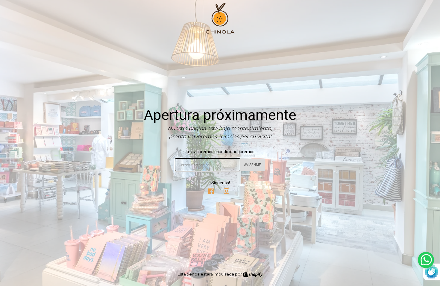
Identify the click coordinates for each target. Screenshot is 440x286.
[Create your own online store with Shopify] (253, 274)
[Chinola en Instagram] (227, 192)
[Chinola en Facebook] (211, 192)
